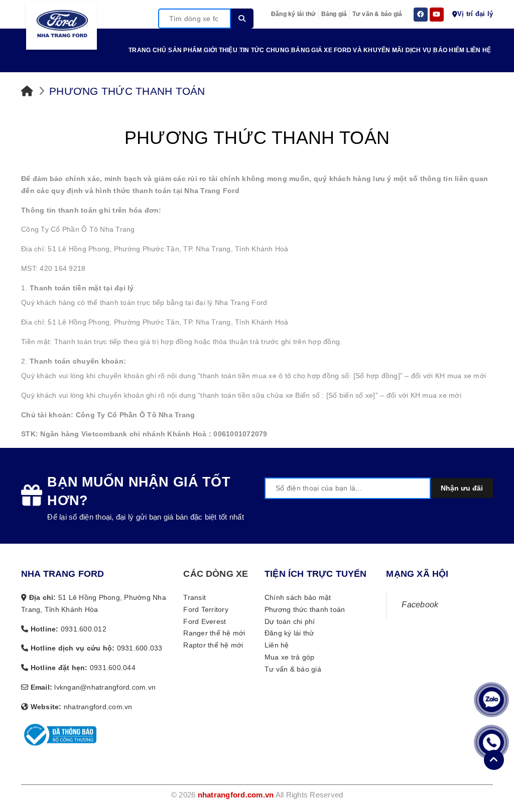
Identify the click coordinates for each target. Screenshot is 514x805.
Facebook (420, 604)
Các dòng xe (215, 574)
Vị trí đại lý (475, 14)
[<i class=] (27, 91)
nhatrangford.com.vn (236, 794)
